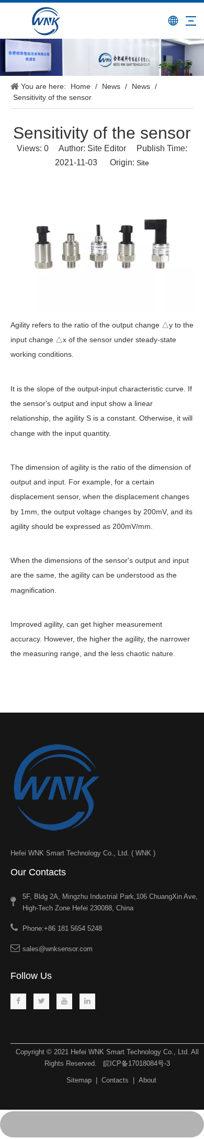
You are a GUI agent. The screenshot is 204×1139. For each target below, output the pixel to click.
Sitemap (79, 1080)
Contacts (115, 1080)
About (147, 1080)
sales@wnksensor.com (57, 949)
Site (143, 163)
